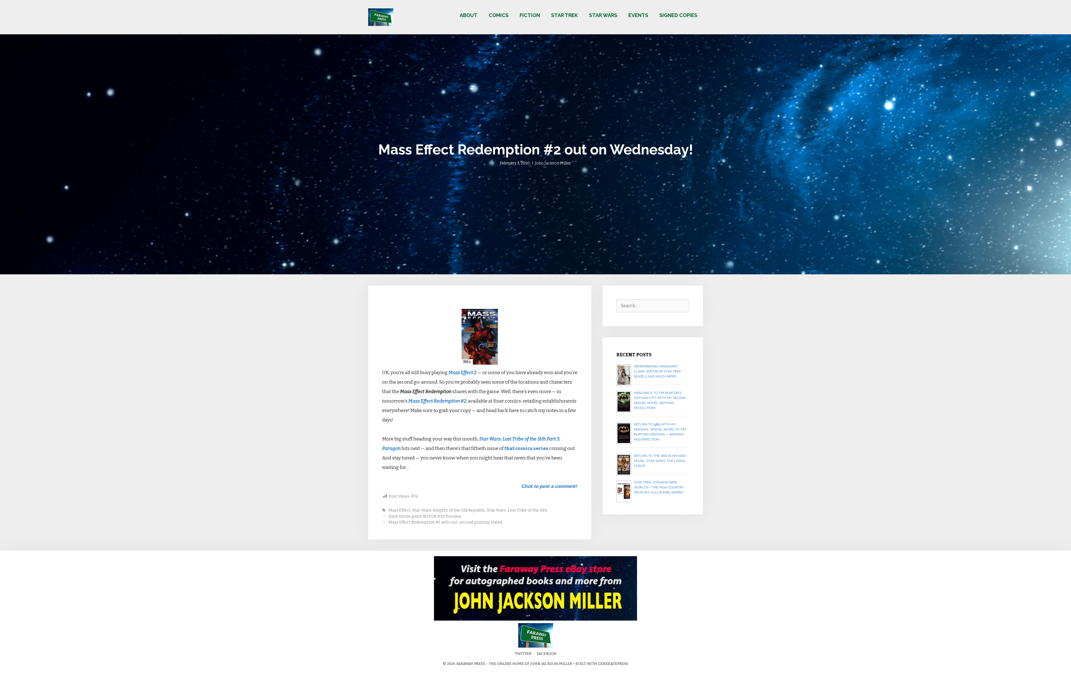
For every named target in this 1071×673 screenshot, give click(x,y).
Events (638, 15)
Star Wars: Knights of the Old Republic (448, 510)
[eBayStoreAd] (535, 619)
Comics (498, 15)
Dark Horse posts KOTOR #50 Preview (425, 516)
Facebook (546, 654)
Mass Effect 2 (462, 373)
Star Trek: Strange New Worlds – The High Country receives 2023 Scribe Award (659, 487)
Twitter (523, 654)
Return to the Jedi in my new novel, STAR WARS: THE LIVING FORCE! (660, 461)
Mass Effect (400, 510)
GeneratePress (613, 664)
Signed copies (678, 15)
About (468, 15)
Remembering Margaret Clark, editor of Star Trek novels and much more (657, 371)
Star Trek (564, 15)
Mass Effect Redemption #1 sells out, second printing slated (445, 522)
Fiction (530, 15)
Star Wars (603, 15)
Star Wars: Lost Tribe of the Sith (517, 510)
